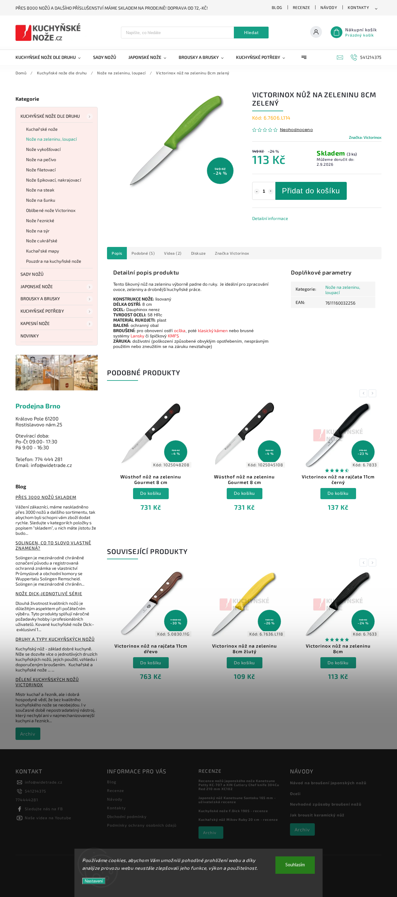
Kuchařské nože (42, 129)
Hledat (251, 32)
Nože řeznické (40, 220)
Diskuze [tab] (198, 253)
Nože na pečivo (41, 159)
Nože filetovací (41, 169)
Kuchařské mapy (42, 250)
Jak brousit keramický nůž (317, 814)
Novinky (29, 335)
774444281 (27, 799)
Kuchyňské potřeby (42, 311)
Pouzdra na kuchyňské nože (54, 261)
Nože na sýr (38, 230)
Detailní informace (270, 218)
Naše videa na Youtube (48, 817)
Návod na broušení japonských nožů (328, 782)
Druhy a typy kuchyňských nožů (55, 639)
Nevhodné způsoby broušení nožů (325, 804)
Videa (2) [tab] (173, 253)
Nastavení (94, 881)
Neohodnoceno (296, 130)
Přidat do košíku (311, 191)
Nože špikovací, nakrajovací (53, 179)
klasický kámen (213, 330)
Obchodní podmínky (127, 816)
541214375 (35, 791)
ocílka (179, 330)
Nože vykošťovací (43, 149)
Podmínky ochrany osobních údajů (141, 825)
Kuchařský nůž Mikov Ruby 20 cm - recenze (238, 819)
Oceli (295, 793)
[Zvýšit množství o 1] (271, 191)
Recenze (301, 7)
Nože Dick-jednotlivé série (49, 593)
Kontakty (358, 7)
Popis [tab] (117, 253)
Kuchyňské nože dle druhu (50, 116)
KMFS (173, 335)
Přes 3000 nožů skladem (46, 497)
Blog (277, 7)
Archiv (27, 734)
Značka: (365, 137)
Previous (364, 393)
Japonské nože (36, 286)
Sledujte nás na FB (44, 808)
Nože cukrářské (41, 240)
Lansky (137, 335)
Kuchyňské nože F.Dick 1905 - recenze (233, 811)
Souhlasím (295, 865)
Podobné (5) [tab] (143, 253)
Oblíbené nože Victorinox (50, 210)
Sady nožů (31, 274)
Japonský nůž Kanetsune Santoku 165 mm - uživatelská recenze (237, 800)
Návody (328, 7)
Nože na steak (40, 189)
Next (373, 393)
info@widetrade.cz (43, 782)
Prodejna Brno (38, 406)
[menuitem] (51, 57)
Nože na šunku (40, 200)
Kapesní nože (35, 323)
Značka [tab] (232, 253)
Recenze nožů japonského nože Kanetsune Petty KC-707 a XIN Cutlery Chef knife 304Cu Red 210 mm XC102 (238, 785)
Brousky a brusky (40, 298)
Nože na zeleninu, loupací (51, 139)
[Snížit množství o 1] (257, 191)
